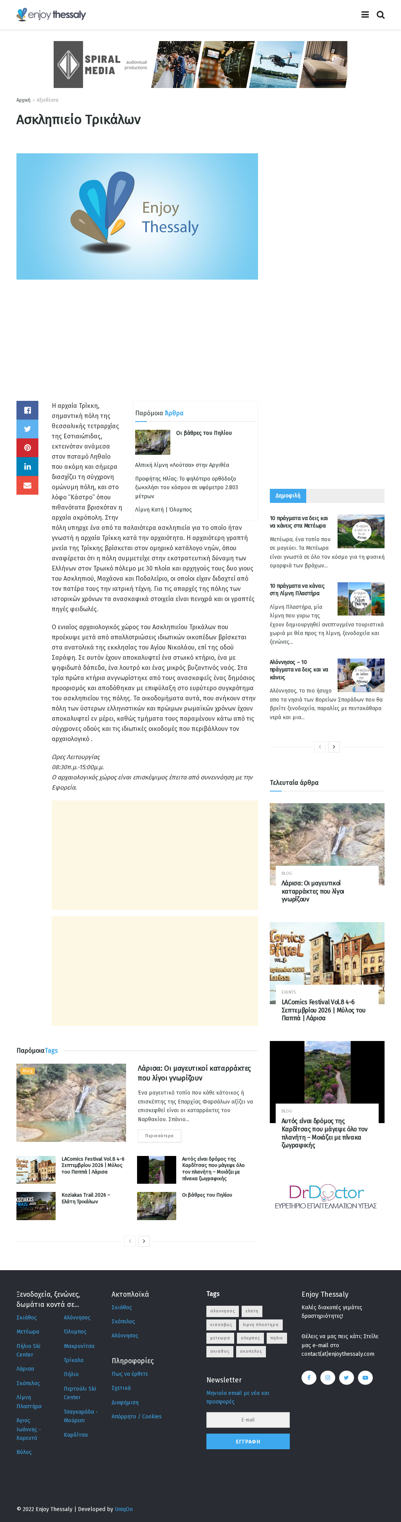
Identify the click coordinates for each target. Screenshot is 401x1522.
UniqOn (124, 1509)
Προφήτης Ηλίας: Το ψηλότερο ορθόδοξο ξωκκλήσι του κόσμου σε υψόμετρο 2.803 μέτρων (186, 488)
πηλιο (277, 1338)
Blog (28, 1070)
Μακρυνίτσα (79, 1346)
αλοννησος (222, 1311)
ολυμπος (250, 1338)
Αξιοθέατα (47, 100)
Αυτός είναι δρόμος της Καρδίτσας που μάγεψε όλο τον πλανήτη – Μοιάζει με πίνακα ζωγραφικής (213, 1169)
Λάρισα (25, 1369)
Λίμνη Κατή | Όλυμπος (163, 509)
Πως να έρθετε (130, 1374)
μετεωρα (220, 1338)
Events (289, 992)
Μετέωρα (27, 1331)
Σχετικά (121, 1388)
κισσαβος (221, 1324)
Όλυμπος (75, 1331)
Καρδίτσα (76, 1435)
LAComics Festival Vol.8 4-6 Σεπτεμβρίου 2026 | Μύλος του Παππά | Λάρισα (93, 1165)
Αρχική (23, 100)
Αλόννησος (77, 1317)
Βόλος (24, 1452)
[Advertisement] (137, 346)
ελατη (252, 1311)
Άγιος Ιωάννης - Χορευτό (28, 1429)
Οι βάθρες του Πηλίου (204, 433)
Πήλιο (71, 1374)
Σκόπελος (28, 1383)
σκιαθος (219, 1351)
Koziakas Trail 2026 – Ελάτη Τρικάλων (85, 1198)
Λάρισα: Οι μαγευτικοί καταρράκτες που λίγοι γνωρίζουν (313, 891)
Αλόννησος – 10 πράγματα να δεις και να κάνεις (299, 670)
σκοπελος (251, 1351)
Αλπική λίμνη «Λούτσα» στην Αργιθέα (182, 465)
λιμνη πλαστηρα (261, 1324)
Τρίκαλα (73, 1360)
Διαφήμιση (125, 1402)
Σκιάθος (26, 1317)
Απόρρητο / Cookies (137, 1416)
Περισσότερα (159, 1135)
